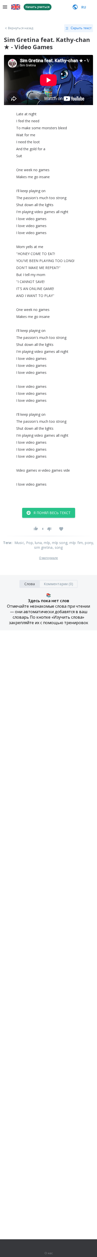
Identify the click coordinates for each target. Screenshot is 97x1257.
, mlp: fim (75, 542)
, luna (37, 542)
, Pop (28, 542)
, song (58, 547)
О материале (48, 558)
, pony (88, 542)
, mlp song (58, 542)
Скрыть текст (81, 28)
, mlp (46, 542)
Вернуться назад (20, 28)
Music (19, 542)
